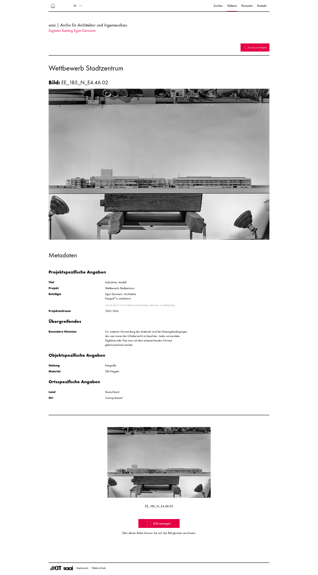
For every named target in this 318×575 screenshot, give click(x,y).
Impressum (82, 568)
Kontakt (261, 5)
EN (81, 5)
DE (75, 5)
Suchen (218, 5)
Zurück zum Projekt (257, 47)
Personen (247, 5)
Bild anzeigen (162, 523)
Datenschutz (99, 568)
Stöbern (232, 5)
